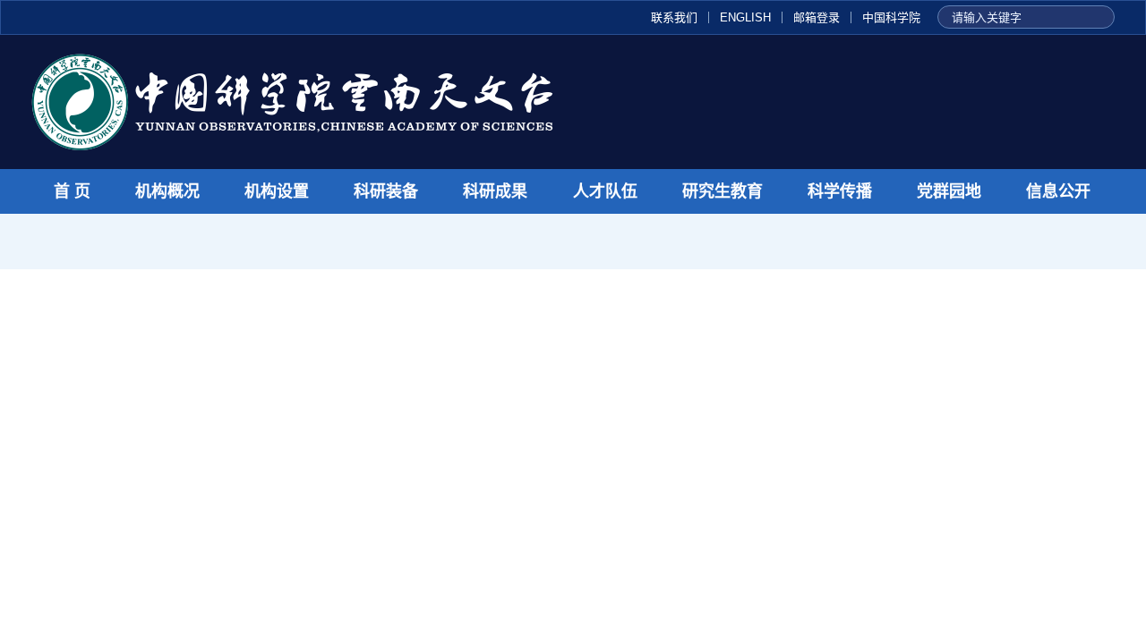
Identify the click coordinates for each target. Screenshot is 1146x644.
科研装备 (386, 191)
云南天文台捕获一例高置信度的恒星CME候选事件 (203, 565)
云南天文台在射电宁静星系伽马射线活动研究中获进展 (216, 600)
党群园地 (949, 191)
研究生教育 (722, 191)
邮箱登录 (816, 17)
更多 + (726, 314)
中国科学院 (891, 17)
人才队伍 (605, 191)
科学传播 (840, 191)
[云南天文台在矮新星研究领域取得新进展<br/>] (146, 428)
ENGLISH (745, 17)
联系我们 (674, 17)
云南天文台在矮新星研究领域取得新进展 (425, 374)
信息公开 (1058, 191)
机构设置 (276, 191)
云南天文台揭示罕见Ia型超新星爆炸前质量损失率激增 (214, 531)
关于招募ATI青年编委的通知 (975, 402)
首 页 (72, 191)
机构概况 (167, 191)
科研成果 (495, 191)
